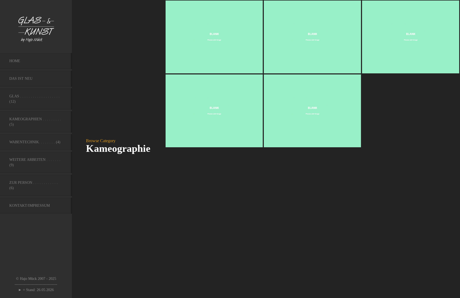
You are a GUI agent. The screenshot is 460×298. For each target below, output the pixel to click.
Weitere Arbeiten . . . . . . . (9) (34, 162)
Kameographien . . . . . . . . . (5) (35, 121)
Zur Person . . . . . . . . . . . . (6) (33, 185)
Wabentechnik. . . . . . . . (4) (34, 142)
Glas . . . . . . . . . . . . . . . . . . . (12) (34, 99)
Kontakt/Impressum (29, 206)
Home (14, 61)
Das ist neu (20, 79)
